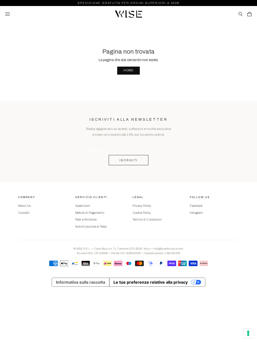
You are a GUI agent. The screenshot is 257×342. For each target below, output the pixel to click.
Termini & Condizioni (147, 219)
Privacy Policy (142, 206)
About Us (24, 206)
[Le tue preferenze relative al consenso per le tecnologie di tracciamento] (248, 333)
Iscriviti (128, 160)
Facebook (196, 206)
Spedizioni (82, 206)
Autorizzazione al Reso (91, 226)
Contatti (23, 213)
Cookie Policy (142, 213)
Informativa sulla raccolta (80, 282)
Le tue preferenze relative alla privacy (150, 282)
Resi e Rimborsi (86, 219)
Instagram (196, 213)
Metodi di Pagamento (89, 213)
